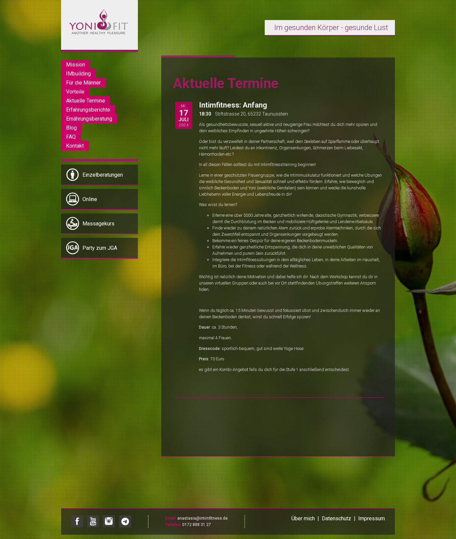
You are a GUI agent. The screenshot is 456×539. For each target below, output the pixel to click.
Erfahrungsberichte (88, 110)
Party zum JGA (99, 248)
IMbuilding (78, 73)
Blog (71, 128)
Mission (75, 64)
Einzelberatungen (102, 175)
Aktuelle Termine (85, 101)
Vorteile (75, 91)
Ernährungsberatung (89, 119)
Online (89, 199)
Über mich (303, 518)
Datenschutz (336, 518)
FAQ (71, 137)
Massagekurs (98, 223)
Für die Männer (83, 82)
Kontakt (75, 146)
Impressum (371, 518)
